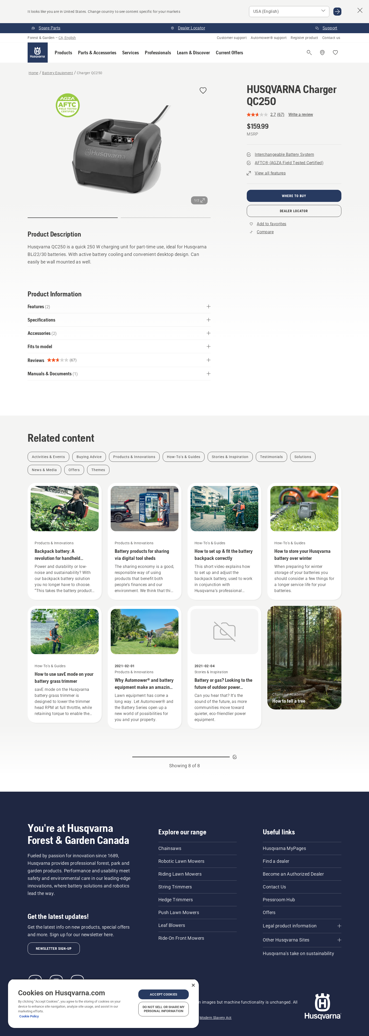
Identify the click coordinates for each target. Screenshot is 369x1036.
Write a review (300, 114)
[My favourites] (335, 53)
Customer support (232, 38)
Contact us (331, 38)
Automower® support (269, 38)
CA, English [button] (67, 38)
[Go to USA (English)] (337, 12)
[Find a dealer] (322, 53)
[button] (63, 52)
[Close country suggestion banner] (360, 10)
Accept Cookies (163, 994)
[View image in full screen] (119, 145)
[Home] (38, 52)
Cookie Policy (29, 1016)
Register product (304, 38)
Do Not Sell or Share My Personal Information (163, 1009)
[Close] (193, 985)
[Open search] (309, 53)
